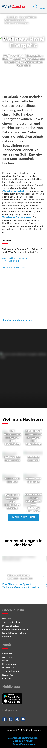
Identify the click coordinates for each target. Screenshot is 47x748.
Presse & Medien (10, 626)
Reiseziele (7, 653)
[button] (35, 7)
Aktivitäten (12, 17)
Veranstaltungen (10, 671)
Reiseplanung (9, 664)
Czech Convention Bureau (15, 629)
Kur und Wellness (28, 17)
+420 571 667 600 (11, 261)
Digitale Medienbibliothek (15, 633)
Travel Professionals (12, 622)
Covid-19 (6, 678)
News (5, 660)
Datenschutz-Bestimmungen (23, 737)
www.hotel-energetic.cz (14, 267)
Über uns (6, 618)
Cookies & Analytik (23, 740)
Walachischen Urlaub (14, 191)
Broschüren (8, 667)
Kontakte (6, 636)
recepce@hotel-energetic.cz (16, 258)
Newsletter (7, 674)
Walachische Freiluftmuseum (17, 217)
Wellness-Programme (14, 20)
